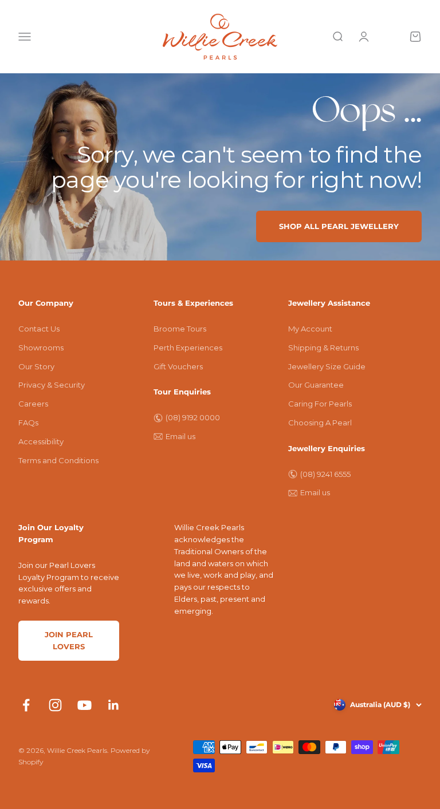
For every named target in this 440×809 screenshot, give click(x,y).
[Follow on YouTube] (84, 705)
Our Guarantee (316, 384)
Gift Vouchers (178, 366)
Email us (180, 436)
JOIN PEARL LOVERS (69, 640)
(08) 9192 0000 (193, 417)
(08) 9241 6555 (325, 474)
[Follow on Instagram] (55, 705)
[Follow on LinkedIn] (113, 705)
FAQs (28, 422)
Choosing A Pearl (320, 422)
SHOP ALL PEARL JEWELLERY (339, 226)
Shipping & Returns (323, 347)
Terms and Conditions (58, 460)
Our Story (36, 366)
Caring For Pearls (320, 403)
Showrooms (41, 347)
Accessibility (41, 441)
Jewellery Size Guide (327, 366)
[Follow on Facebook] (26, 705)
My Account (310, 328)
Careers (33, 403)
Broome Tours (180, 328)
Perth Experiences (188, 347)
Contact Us (39, 328)
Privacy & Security (51, 384)
